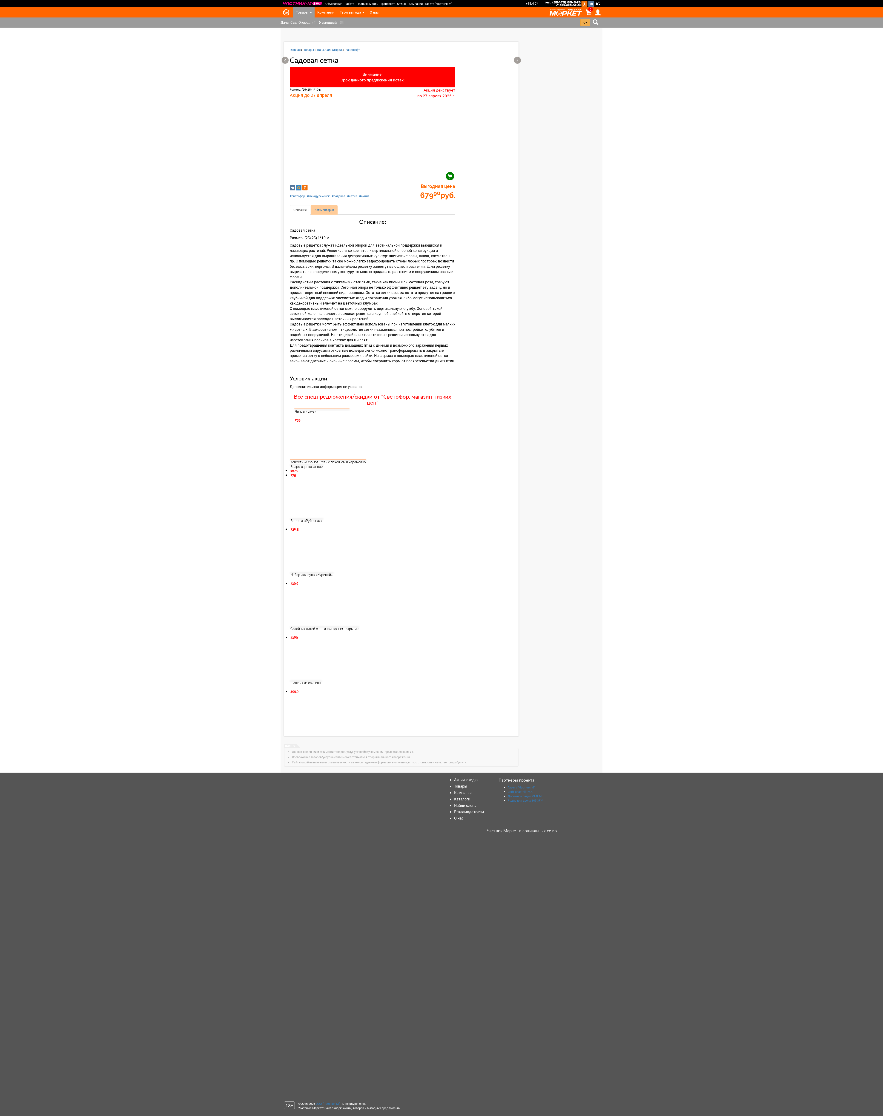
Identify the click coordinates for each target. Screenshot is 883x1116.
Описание (300, 210)
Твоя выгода (351, 12)
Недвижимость (367, 4)
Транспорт (387, 4)
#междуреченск (318, 196)
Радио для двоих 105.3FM (525, 800)
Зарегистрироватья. (587, 58)
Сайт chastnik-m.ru (520, 792)
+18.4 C (532, 3)
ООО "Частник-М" (328, 1104)
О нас (374, 12)
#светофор (297, 196)
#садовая (338, 196)
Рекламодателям (469, 811)
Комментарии (324, 210)
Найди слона (465, 805)
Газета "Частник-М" (438, 4)
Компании (416, 4)
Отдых (402, 4)
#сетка (352, 196)
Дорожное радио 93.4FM (525, 796)
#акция (364, 196)
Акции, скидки (466, 779)
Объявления (333, 4)
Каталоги (462, 799)
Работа (349, 4)
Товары (303, 12)
